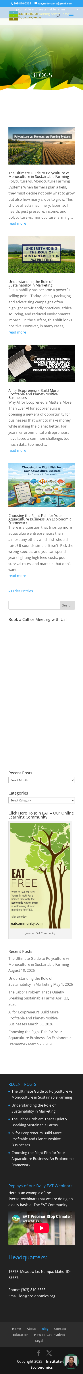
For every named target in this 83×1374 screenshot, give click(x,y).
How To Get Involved (49, 1335)
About (31, 1329)
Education (20, 1335)
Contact (60, 1329)
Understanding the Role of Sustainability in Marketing (30, 283)
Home (16, 1329)
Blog (45, 1329)
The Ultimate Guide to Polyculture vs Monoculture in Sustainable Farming (38, 175)
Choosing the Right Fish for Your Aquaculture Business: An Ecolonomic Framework (39, 519)
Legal (39, 1341)
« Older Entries (20, 591)
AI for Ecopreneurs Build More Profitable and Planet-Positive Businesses (33, 394)
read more (17, 223)
